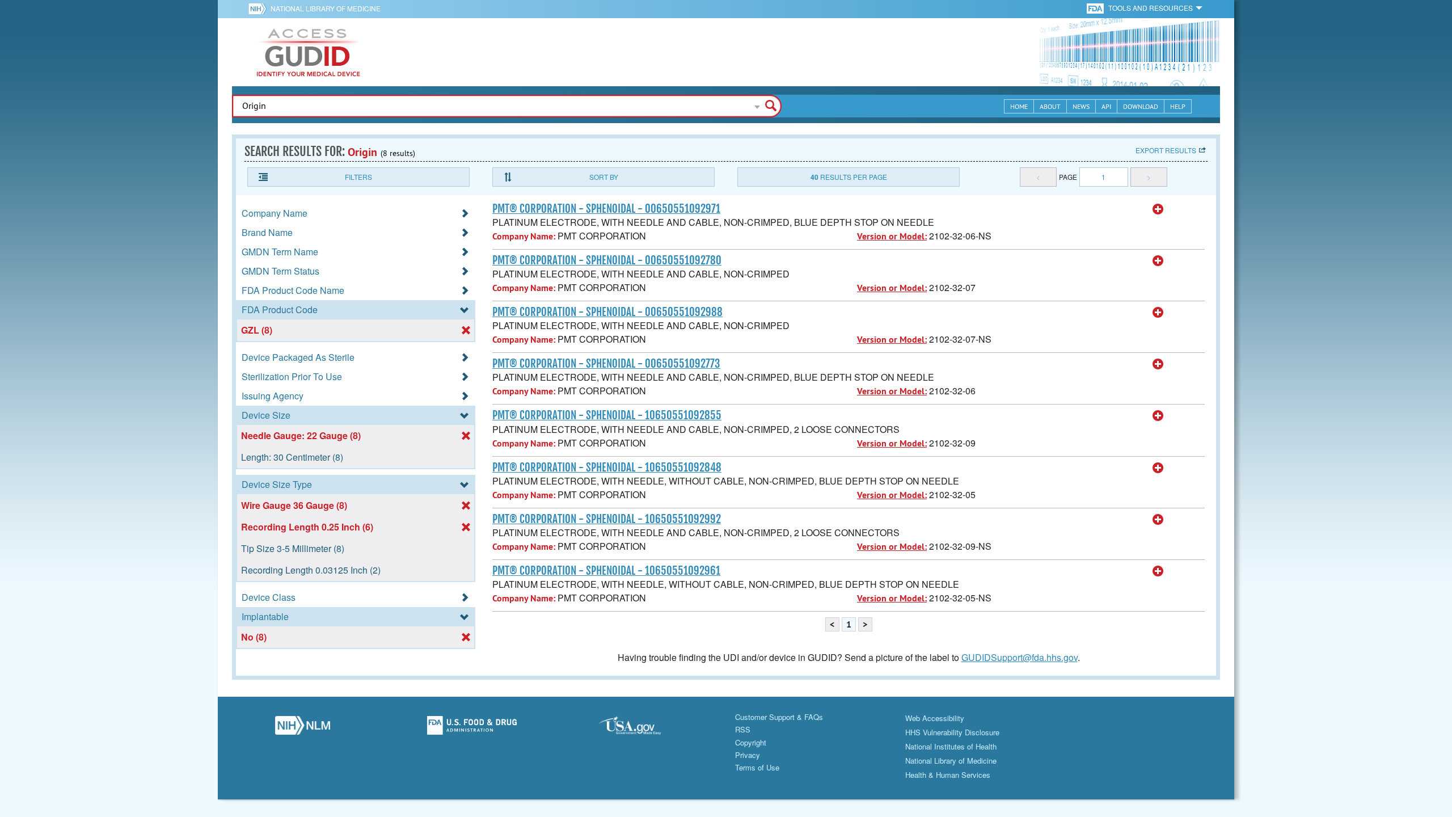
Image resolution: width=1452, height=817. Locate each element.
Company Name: (523, 236)
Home (1019, 106)
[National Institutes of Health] (259, 8)
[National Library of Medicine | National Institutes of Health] (302, 728)
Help (1177, 106)
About (1050, 106)
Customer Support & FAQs (779, 716)
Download (1140, 106)
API (1106, 106)
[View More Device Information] (1158, 209)
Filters (358, 177)
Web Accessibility (934, 718)
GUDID (308, 52)
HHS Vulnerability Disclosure (952, 732)
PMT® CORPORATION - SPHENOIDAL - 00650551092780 (606, 260)
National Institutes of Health (951, 746)
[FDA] (1096, 7)
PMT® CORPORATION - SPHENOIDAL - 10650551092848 (606, 467)
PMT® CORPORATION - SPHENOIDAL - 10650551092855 (606, 415)
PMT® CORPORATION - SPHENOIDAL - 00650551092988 (607, 312)
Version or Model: (892, 236)
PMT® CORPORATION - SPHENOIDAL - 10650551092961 (606, 571)
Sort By (603, 177)
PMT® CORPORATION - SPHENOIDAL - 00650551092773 (606, 363)
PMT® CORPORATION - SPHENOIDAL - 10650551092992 (606, 519)
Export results (1166, 150)
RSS (742, 729)
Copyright (750, 742)
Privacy (747, 754)
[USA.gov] (641, 728)
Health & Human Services (947, 774)
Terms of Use (757, 767)
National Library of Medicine (326, 8)
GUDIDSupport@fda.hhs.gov (1019, 657)
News (1081, 106)
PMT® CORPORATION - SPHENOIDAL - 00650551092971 (606, 209)
